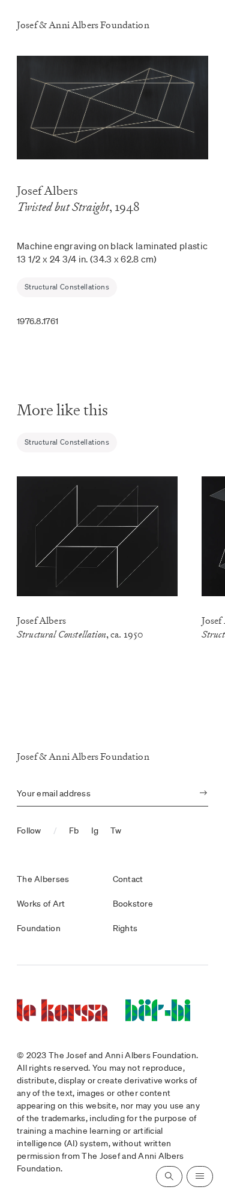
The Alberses (43, 879)
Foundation (39, 928)
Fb (74, 830)
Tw (116, 830)
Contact (128, 879)
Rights (125, 928)
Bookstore (133, 903)
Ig (95, 830)
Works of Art (41, 903)
